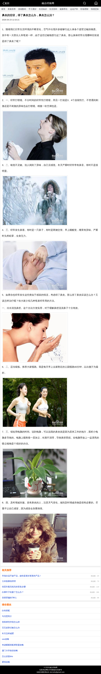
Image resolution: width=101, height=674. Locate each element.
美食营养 (12, 9)
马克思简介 (7, 616)
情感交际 (95, 9)
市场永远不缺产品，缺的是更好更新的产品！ (21, 576)
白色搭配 (6, 610)
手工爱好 (32, 9)
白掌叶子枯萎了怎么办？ (13, 592)
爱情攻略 (6, 662)
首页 (3, 9)
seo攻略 (5, 639)
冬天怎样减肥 (8, 633)
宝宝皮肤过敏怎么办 (11, 627)
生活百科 (53, 9)
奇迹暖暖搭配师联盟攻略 (13, 645)
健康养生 (64, 9)
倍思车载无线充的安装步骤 (14, 587)
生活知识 (43, 9)
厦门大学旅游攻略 (10, 650)
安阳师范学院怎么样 (11, 622)
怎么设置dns (7, 656)
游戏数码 (22, 9)
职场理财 (84, 9)
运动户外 (74, 9)
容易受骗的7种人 (9, 597)
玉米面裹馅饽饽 (9, 581)
